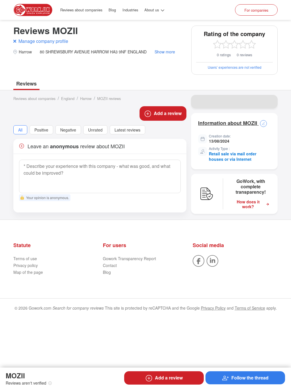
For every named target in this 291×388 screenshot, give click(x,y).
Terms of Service (250, 308)
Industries (130, 9)
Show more (165, 52)
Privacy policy (25, 265)
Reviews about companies (81, 9)
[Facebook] (198, 260)
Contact (110, 265)
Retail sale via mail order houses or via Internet (232, 156)
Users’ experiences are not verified (234, 67)
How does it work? (248, 204)
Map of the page (28, 272)
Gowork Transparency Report (129, 258)
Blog (112, 9)
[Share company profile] (269, 101)
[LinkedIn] (212, 260)
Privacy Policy (213, 308)
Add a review (168, 113)
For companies (256, 10)
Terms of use (25, 258)
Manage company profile (43, 41)
